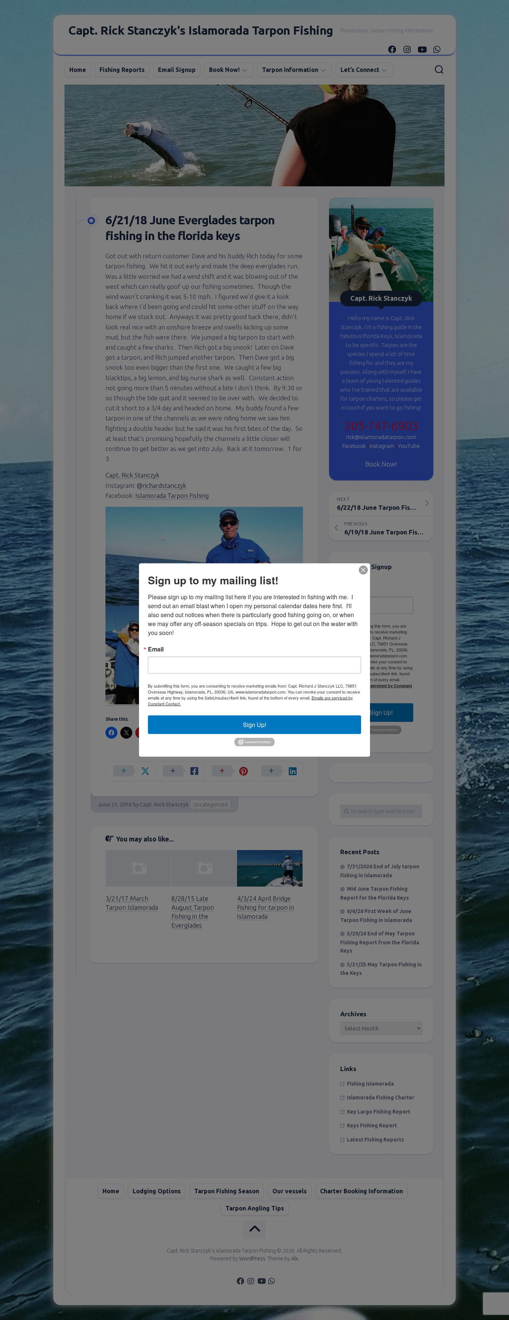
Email (156, 649)
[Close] (363, 570)
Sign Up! (254, 724)
